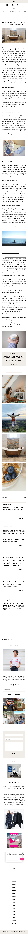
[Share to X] (13, 365)
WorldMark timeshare (14, 797)
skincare (21, 359)
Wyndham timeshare (11, 804)
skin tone (14, 359)
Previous (5, 497)
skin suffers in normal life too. (15, 256)
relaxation (20, 357)
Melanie (6, 578)
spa (7, 360)
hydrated (15, 356)
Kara (5, 554)
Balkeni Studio (18, 932)
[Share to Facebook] (11, 365)
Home (15, 497)
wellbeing (14, 361)
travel (11, 360)
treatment (18, 360)
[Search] (23, 689)
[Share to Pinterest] (16, 365)
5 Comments (14, 353)
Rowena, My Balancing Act (13, 599)
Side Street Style (19, 931)
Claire (5, 527)
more (24, 123)
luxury (21, 356)
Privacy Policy (14, 928)
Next (24, 497)
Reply (21, 518)
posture (20, 214)
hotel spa (7, 356)
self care (7, 359)
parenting (6, 357)
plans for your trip (17, 72)
